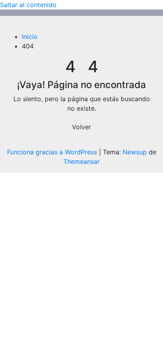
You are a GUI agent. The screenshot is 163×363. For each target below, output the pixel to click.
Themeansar (81, 161)
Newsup (135, 152)
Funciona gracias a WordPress (53, 152)
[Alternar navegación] (18, 26)
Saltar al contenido (28, 5)
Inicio (30, 36)
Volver (81, 127)
